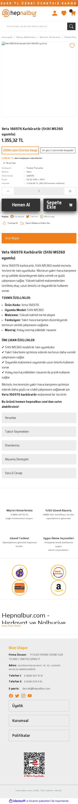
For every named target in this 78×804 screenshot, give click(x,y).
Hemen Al (21, 204)
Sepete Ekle (54, 205)
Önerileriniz (12, 445)
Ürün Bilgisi (12, 238)
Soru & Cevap (13, 473)
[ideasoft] (17, 801)
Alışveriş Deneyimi (16, 459)
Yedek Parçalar (34, 168)
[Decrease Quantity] (8, 191)
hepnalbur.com (36, 401)
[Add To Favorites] (72, 45)
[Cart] (73, 13)
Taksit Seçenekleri (17, 431)
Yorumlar (10, 417)
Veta (28, 171)
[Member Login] (54, 13)
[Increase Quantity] (70, 191)
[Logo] (19, 13)
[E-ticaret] (38, 801)
